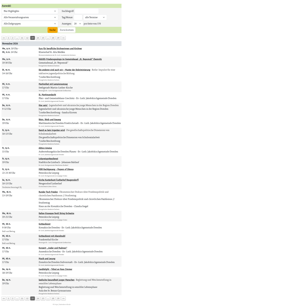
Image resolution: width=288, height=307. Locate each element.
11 (22, 37)
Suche (53, 29)
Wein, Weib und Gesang (50, 119)
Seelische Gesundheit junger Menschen (56, 279)
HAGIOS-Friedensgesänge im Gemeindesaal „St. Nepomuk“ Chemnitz (70, 59)
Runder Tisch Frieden (48, 191)
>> (63, 37)
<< (4, 37)
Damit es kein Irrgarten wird (52, 130)
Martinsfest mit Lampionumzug (53, 84)
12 (27, 37)
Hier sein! (43, 105)
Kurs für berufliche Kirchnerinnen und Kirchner (60, 48)
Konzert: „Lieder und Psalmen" (53, 247)
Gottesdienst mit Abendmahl (52, 235)
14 (38, 37)
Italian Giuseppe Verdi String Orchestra (56, 213)
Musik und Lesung (47, 258)
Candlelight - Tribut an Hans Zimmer (55, 269)
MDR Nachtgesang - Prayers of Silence (56, 169)
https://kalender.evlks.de (62, 304)
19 (58, 37)
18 (53, 37)
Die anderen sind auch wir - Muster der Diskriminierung (64, 69)
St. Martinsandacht (47, 94)
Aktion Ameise (45, 148)
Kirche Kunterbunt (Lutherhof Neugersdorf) (59, 179)
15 (43, 37)
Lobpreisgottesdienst (48, 158)
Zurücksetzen (67, 29)
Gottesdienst (44, 223)
